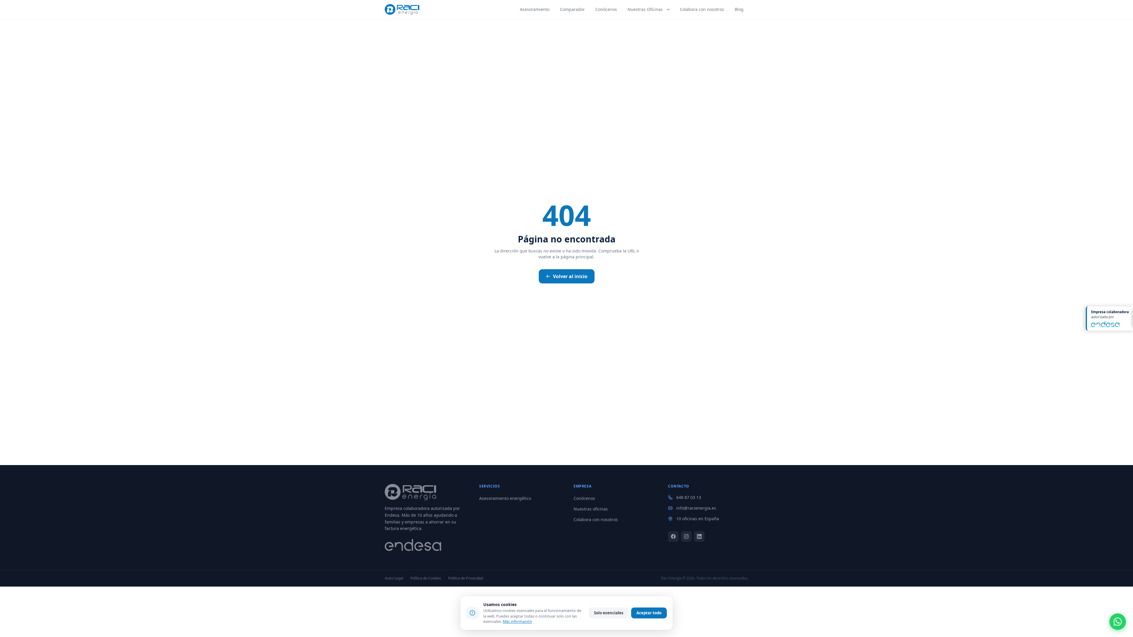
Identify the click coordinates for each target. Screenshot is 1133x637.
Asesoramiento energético (505, 498)
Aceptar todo (649, 612)
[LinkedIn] (699, 536)
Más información (517, 621)
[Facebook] (673, 536)
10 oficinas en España (697, 518)
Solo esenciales (608, 612)
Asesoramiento (534, 9)
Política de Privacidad (465, 578)
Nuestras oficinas (591, 509)
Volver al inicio (570, 276)
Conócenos (606, 9)
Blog (739, 9)
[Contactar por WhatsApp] (1117, 621)
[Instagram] (686, 536)
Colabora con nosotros (702, 9)
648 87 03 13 (688, 497)
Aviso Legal (394, 578)
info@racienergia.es (696, 508)
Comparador (572, 9)
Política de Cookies (425, 578)
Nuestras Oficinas (645, 9)
